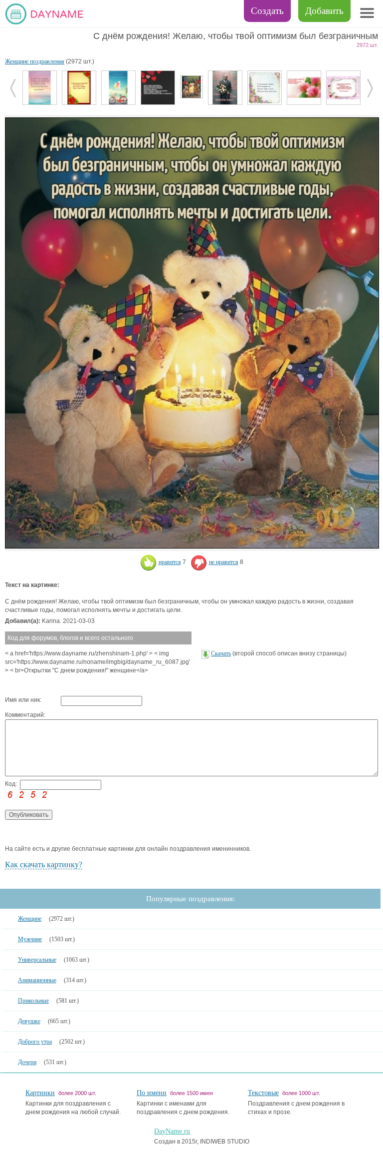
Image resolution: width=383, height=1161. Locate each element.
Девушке (29, 1021)
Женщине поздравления (34, 61)
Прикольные (33, 1000)
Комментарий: (25, 714)
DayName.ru (172, 1131)
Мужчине (30, 939)
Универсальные (37, 959)
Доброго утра (35, 1041)
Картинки (40, 1093)
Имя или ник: (23, 699)
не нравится (223, 562)
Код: (11, 783)
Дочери (27, 1062)
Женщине (29, 918)
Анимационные (37, 980)
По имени (152, 1093)
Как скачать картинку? (43, 864)
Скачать (221, 653)
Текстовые (263, 1093)
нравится (170, 562)
